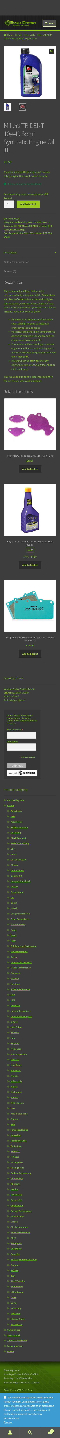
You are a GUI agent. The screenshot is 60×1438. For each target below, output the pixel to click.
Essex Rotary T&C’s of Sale (18, 1390)
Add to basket (28, 204)
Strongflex (16, 1243)
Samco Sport (17, 1216)
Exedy (13, 930)
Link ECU (15, 1059)
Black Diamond (18, 838)
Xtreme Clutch (18, 1319)
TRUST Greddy (18, 1281)
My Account (10, 1432)
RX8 (50, 233)
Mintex (14, 1086)
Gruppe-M (15, 973)
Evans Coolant (18, 924)
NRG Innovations (19, 1113)
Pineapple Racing (19, 1129)
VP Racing (16, 1308)
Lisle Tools (16, 1065)
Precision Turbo (19, 1140)
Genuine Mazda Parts (21, 962)
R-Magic (15, 1156)
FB (21, 233)
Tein (13, 1275)
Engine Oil (14, 233)
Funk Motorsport (19, 951)
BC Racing (16, 832)
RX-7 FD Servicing (38, 225)
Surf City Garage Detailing (24, 1259)
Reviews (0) (10, 271)
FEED (13, 940)
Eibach (14, 908)
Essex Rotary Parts (20, 919)
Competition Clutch (21, 881)
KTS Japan (16, 1048)
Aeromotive (16, 821)
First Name (12, 741)
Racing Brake (17, 1167)
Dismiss (8, 1422)
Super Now (16, 1248)
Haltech (15, 978)
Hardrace (15, 984)
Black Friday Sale (15, 800)
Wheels (10, 1351)
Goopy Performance (21, 967)
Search (30, 1432)
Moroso (14, 1097)
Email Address (15, 729)
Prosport (15, 1151)
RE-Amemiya (17, 1178)
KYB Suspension (19, 1054)
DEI (12, 897)
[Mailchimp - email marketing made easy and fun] (22, 773)
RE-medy (15, 1183)
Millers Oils (29, 35)
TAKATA (14, 1270)
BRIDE (14, 854)
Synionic (15, 1265)
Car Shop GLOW (18, 859)
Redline (14, 1189)
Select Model (13, 1335)
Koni (13, 1038)
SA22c (7, 236)
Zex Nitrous (16, 1324)
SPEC (13, 1238)
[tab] (30, 252)
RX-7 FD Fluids (21, 225)
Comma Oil (16, 875)
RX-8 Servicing (17, 229)
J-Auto (14, 1021)
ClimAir (14, 865)
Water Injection (15, 1346)
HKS (13, 1000)
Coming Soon (13, 1329)
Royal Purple (17, 1205)
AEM (13, 816)
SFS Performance (19, 1227)
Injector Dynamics (20, 1011)
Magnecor (16, 1070)
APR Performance (19, 827)
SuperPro (15, 1254)
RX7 (45, 233)
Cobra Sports (17, 870)
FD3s (32, 233)
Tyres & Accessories (17, 1340)
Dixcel (14, 902)
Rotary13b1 (16, 1200)
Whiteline (15, 1313)
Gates (14, 957)
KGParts (15, 1032)
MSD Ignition (17, 1102)
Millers (39, 233)
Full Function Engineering (23, 946)
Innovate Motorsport (21, 1016)
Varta (13, 1302)
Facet (13, 935)
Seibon (14, 1221)
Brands (18, 35)
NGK (13, 1108)
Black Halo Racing (20, 843)
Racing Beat (17, 1162)
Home (10, 35)
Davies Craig (17, 892)
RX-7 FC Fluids (34, 222)
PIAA (13, 1124)
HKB (13, 994)
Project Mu (16, 1146)
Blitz (13, 848)
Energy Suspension (20, 913)
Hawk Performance (20, 989)
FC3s (26, 233)
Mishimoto (16, 1092)
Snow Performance (20, 1232)
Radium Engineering (21, 1173)
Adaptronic (16, 811)
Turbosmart (17, 1286)
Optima (15, 1119)
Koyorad (15, 1043)
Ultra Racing (17, 1292)
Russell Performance (21, 1211)
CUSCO (14, 886)
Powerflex (16, 1135)
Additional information (16, 261)
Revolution (16, 1194)
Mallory (14, 1075)
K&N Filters (16, 1027)
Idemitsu (15, 1005)
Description (10, 252)
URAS (13, 1297)
